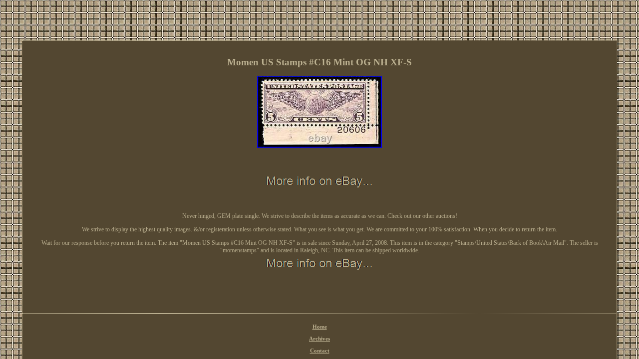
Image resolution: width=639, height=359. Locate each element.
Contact (319, 351)
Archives (319, 339)
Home (320, 327)
